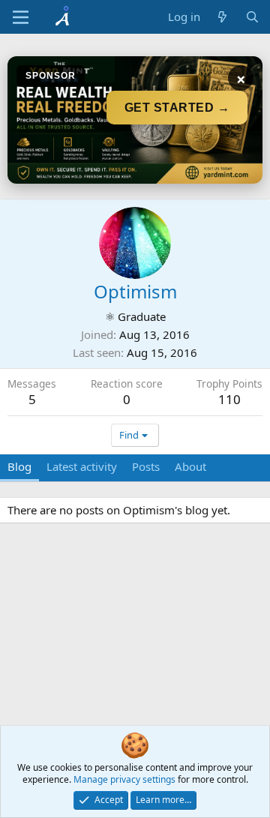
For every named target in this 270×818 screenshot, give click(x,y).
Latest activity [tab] (81, 466)
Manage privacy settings (125, 779)
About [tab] (190, 466)
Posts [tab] (146, 466)
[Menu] (20, 17)
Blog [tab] (20, 466)
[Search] (252, 17)
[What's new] (222, 17)
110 (229, 399)
